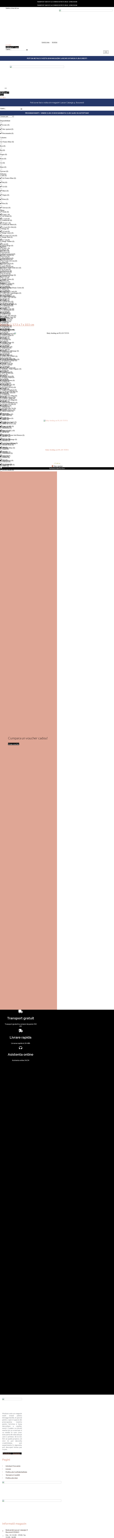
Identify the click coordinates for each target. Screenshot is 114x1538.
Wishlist (54, 42)
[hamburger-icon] (105, 52)
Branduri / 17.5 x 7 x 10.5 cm (17, 324)
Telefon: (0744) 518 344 (12, 8)
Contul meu (45, 42)
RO (9, 45)
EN (7, 45)
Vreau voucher (13, 744)
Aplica (3, 319)
